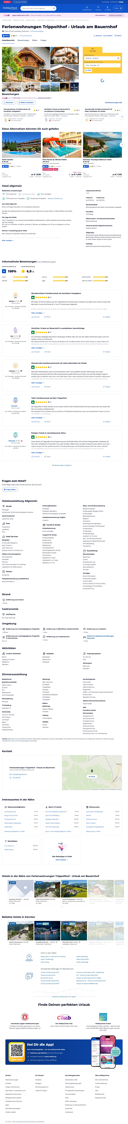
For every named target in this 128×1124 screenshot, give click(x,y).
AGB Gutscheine (71, 1101)
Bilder (34, 40)
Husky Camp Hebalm (52, 823)
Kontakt (104, 2)
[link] (87, 8)
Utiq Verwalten (70, 1094)
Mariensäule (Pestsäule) (12, 823)
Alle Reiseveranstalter (12, 1108)
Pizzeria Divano (91, 819)
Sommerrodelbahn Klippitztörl (56, 812)
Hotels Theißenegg (47, 959)
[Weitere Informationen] (69, 174)
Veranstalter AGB (71, 1080)
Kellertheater (9, 850)
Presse (97, 1087)
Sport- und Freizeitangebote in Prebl (58, 831)
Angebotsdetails (15, 741)
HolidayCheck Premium (13, 1101)
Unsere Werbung (101, 1083)
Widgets (38, 1083)
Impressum (69, 1112)
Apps (7, 1105)
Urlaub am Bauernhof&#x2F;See (87, 983)
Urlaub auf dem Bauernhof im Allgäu (88, 978)
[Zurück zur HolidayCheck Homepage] (10, 8)
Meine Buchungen (11, 1080)
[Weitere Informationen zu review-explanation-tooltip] (31, 36)
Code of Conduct (41, 1090)
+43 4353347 (16, 777)
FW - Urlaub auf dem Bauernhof (87, 975)
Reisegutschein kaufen (13, 1098)
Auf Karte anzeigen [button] (37, 31)
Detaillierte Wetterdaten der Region (64, 997)
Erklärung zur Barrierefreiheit (75, 1105)
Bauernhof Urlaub (47, 978)
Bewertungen (23, 40)
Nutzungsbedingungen (73, 1083)
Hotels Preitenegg (82, 962)
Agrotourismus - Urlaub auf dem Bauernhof (91, 981)
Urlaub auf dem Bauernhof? (50, 983)
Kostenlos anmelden (115, 15)
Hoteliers (38, 1080)
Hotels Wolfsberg (82, 956)
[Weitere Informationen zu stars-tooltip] (28, 899)
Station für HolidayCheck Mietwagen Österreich (100, 637)
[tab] (92, 50)
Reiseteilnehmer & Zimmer (93, 62)
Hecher (88, 815)
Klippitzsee (8, 827)
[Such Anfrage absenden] (54, 8)
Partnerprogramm (41, 1087)
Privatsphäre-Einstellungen (74, 1090)
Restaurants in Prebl (93, 831)
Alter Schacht (91, 823)
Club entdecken (100, 15)
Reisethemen (99, 1094)
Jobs (96, 1090)
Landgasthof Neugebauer (95, 827)
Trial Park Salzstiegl (52, 827)
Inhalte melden (10, 1112)
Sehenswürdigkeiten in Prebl (14, 831)
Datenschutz (69, 1087)
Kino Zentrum (9, 846)
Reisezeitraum (89, 55)
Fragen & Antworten (12, 1087)
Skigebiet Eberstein (52, 819)
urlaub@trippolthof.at (19, 774)
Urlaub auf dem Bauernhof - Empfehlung (90, 972)
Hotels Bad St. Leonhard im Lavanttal (53, 956)
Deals (6, 2)
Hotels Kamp (45, 962)
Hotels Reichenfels (82, 959)
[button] (26, 64)
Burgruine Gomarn (11, 815)
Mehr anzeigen (7, 240)
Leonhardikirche (10, 812)
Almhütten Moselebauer (94, 812)
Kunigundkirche (10, 819)
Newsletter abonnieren (13, 1094)
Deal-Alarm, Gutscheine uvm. (15, 1090)
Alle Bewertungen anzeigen (61, 465)
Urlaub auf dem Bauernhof (50, 981)
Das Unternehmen (101, 1080)
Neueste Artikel (100, 1098)
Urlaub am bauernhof (48, 975)
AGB (66, 1098)
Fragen (43, 40)
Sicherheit (68, 1108)
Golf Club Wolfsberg (52, 815)
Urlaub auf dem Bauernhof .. (50, 972)
